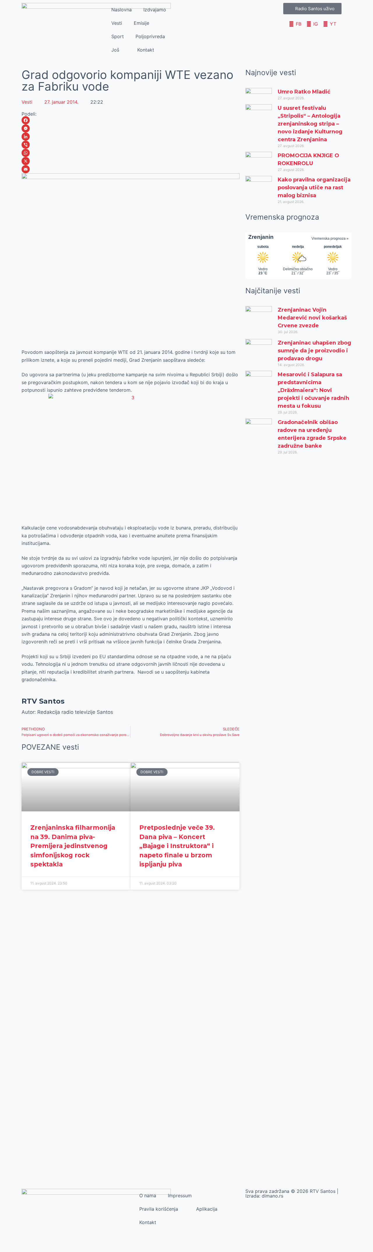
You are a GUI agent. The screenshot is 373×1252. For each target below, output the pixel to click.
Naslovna (121, 10)
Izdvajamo (154, 10)
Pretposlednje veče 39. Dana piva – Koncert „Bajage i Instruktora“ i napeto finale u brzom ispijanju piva (177, 846)
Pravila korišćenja (158, 1209)
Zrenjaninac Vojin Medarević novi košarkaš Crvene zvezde (312, 318)
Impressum (180, 1195)
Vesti (116, 23)
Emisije (141, 23)
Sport (117, 36)
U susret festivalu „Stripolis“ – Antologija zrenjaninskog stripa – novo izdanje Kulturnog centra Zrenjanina (310, 124)
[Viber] (131, 145)
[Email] (131, 169)
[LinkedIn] (131, 137)
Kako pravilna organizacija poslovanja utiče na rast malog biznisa (314, 187)
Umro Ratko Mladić (304, 92)
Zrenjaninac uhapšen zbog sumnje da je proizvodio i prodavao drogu (314, 351)
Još (115, 50)
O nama (147, 1195)
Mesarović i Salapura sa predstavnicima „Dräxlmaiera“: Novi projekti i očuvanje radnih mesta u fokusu (313, 390)
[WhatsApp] (131, 153)
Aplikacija (206, 1209)
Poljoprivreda (150, 36)
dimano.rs (272, 1196)
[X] (131, 161)
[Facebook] (131, 120)
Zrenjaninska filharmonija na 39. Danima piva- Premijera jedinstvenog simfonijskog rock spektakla (72, 846)
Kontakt (145, 50)
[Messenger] (131, 128)
